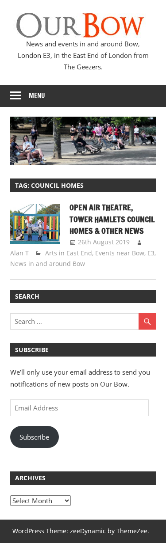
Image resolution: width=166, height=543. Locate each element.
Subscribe (34, 437)
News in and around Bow (47, 263)
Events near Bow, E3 (124, 253)
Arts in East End (68, 253)
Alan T (19, 253)
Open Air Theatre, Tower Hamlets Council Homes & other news (111, 218)
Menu (37, 95)
